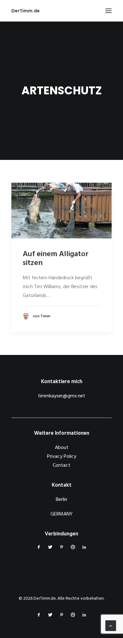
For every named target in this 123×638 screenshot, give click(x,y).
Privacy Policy (61, 456)
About (61, 448)
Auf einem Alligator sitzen (56, 258)
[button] (108, 11)
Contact (61, 465)
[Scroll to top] (110, 626)
